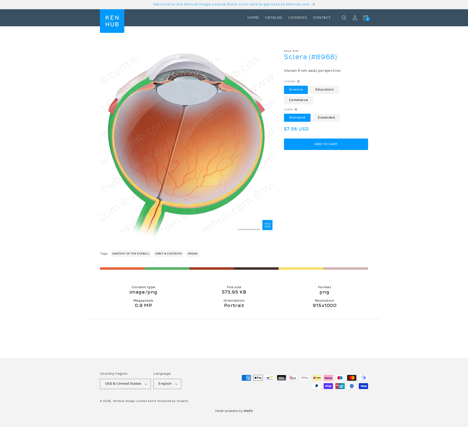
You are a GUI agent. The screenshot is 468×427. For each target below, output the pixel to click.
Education (324, 90)
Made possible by (234, 411)
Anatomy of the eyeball (130, 253)
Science (296, 90)
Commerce (298, 100)
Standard (297, 117)
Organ (193, 253)
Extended (326, 117)
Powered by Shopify (173, 401)
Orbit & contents (168, 253)
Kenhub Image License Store (134, 401)
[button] (344, 17)
